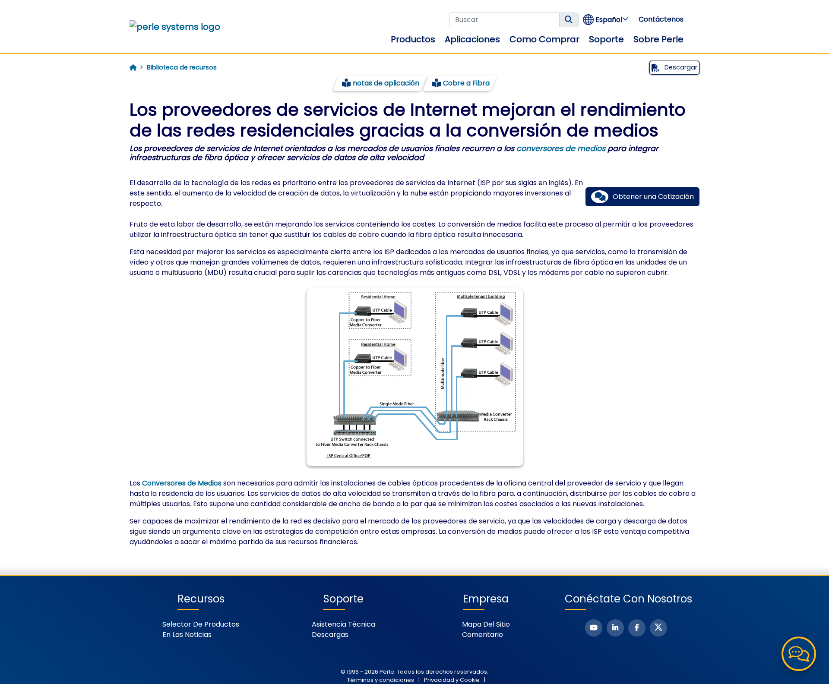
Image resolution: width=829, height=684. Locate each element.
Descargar (680, 67)
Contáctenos (661, 19)
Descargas (330, 635)
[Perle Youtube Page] (593, 628)
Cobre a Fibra (466, 83)
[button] (606, 19)
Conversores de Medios (181, 483)
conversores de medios (560, 148)
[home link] (175, 27)
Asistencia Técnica (343, 624)
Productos (413, 39)
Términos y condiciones (380, 680)
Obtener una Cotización (653, 197)
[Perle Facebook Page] (636, 628)
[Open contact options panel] (799, 654)
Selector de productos (200, 624)
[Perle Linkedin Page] (615, 628)
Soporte (606, 39)
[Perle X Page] (658, 628)
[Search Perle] (569, 20)
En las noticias (187, 635)
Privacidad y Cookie (452, 680)
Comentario (482, 635)
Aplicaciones (472, 39)
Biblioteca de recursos (182, 67)
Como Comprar (544, 39)
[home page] (133, 68)
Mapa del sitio (486, 624)
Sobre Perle (658, 39)
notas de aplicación (386, 83)
